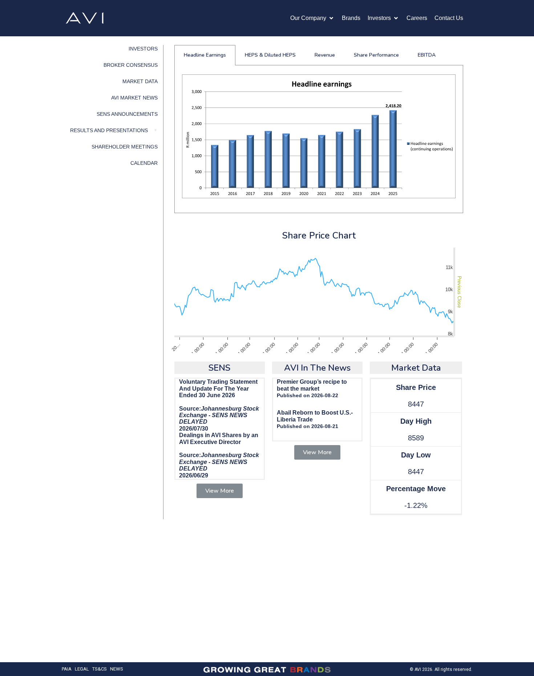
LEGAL (82, 669)
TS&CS (99, 669)
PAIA (67, 669)
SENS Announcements (127, 114)
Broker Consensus (131, 65)
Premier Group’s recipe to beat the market (312, 385)
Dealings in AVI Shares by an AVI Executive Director (218, 438)
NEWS (116, 669)
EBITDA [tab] (427, 55)
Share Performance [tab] (376, 55)
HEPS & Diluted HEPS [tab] (270, 55)
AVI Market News (134, 98)
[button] (312, 18)
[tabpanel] (318, 139)
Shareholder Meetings (125, 147)
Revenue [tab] (325, 55)
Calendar (144, 163)
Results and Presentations (109, 130)
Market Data (140, 81)
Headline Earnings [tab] (205, 55)
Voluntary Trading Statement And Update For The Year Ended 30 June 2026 (218, 388)
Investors (143, 49)
